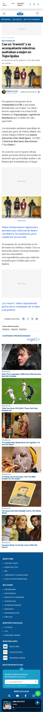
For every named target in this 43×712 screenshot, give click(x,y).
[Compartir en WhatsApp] (28, 319)
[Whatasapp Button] (38, 693)
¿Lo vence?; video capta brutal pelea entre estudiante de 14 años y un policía (21, 306)
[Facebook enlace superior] (34, 4)
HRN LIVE (8, 617)
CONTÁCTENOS (11, 563)
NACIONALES (17, 19)
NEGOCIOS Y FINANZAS (31, 19)
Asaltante (22, 329)
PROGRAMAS (6, 19)
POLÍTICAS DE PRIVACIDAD (15, 579)
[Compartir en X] (32, 319)
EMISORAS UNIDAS (20, 4)
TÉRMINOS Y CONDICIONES (16, 575)
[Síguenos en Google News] (37, 319)
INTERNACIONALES (12, 605)
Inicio (4, 37)
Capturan (14, 329)
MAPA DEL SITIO (11, 567)
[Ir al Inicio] (20, 13)
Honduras (5, 329)
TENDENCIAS (10, 601)
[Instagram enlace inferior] (33, 695)
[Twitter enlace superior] (30, 4)
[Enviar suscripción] (36, 682)
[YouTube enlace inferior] (17, 695)
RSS (5, 571)
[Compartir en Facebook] (23, 319)
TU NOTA (5, 4)
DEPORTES (8, 609)
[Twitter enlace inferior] (9, 695)
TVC (12, 3)
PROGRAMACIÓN (11, 613)
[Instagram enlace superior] (38, 4)
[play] (37, 702)
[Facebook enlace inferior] (25, 695)
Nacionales (10, 37)
